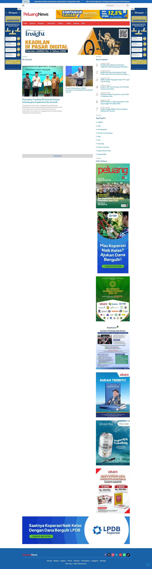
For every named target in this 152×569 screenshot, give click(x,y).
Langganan (94, 561)
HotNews (32, 23)
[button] (128, 5)
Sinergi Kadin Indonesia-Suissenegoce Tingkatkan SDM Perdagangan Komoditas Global (114, 66)
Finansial (41, 23)
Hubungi (103, 561)
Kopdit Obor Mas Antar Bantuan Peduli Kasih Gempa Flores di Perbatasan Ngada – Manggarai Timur (114, 73)
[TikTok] (128, 555)
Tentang (49, 561)
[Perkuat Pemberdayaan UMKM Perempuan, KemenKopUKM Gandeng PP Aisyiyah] (79, 76)
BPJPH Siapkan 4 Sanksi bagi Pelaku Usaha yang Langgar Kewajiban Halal (115, 102)
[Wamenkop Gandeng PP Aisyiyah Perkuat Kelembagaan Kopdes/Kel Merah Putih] (42, 81)
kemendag (101, 143)
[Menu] (23, 5)
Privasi (70, 561)
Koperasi (76, 23)
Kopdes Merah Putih (104, 150)
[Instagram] (112, 555)
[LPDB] (113, 242)
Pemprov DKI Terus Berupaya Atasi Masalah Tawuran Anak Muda (115, 88)
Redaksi (56, 561)
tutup (19, 9)
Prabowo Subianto (103, 147)
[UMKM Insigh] (76, 41)
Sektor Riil (51, 23)
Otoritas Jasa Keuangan (105, 133)
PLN (99, 140)
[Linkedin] (116, 555)
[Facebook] (105, 555)
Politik (69, 23)
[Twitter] (109, 555)
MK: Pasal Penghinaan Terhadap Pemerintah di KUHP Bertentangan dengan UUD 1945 (92, 1)
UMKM (100, 122)
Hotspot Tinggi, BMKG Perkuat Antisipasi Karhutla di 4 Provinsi (114, 110)
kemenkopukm (102, 129)
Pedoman (77, 561)
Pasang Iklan (85, 561)
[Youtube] (120, 555)
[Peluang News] (36, 14)
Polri (99, 136)
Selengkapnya (57, 156)
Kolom (60, 23)
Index (83, 23)
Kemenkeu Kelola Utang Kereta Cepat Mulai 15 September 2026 (32, 1)
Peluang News (82, 563)
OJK (99, 126)
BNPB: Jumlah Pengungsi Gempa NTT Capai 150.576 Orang (115, 80)
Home (25, 23)
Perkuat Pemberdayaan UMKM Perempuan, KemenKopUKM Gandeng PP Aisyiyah (79, 90)
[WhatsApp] (124, 555)
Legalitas (63, 561)
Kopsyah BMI (102, 154)
